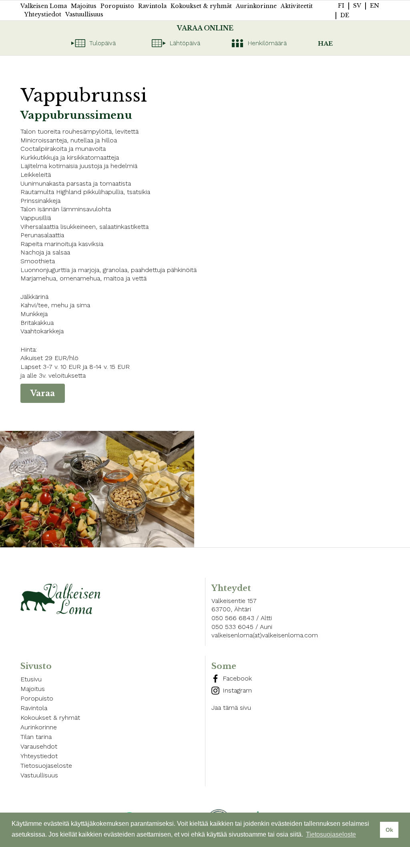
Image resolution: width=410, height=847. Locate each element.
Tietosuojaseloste (46, 765)
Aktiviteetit (297, 6)
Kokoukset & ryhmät (201, 6)
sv (357, 5)
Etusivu (31, 679)
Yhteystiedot (42, 14)
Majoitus (83, 6)
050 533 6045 (232, 627)
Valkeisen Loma (43, 6)
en (374, 5)
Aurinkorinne (256, 6)
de (344, 15)
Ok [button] (389, 830)
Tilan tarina (36, 737)
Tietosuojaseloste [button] (331, 834)
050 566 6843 (232, 618)
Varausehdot (38, 746)
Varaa (42, 393)
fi (341, 5)
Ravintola (152, 6)
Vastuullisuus (84, 14)
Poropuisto (117, 6)
